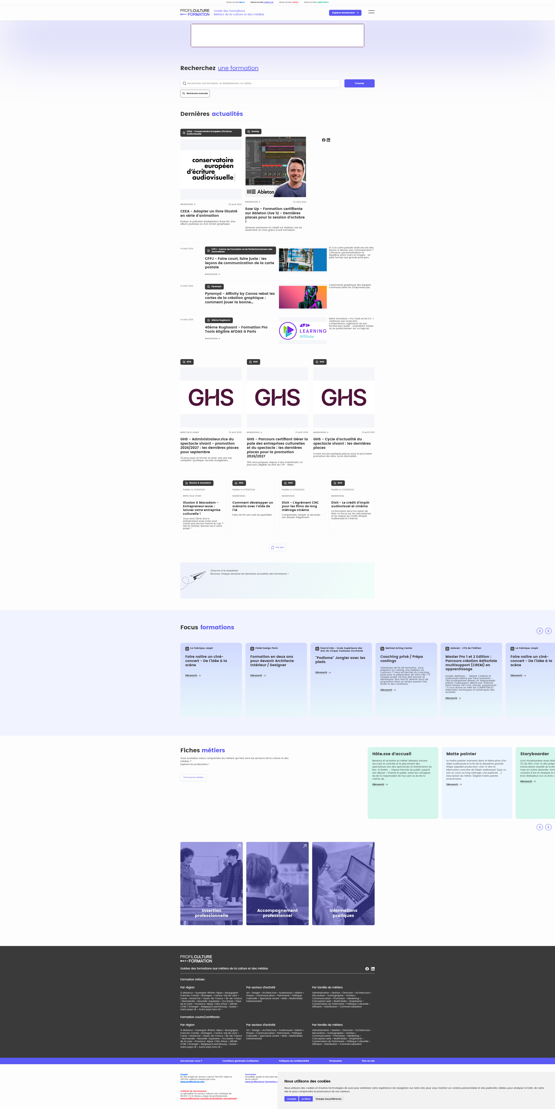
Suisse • (233, 1007)
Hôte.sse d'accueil (391, 754)
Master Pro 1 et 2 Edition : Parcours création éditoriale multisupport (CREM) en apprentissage (471, 663)
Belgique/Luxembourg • (215, 1007)
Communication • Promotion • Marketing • (336, 998)
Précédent (540, 631)
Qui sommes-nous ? (191, 1061)
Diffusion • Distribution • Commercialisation (337, 1007)
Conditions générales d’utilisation (240, 1061)
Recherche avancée (197, 93)
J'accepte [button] (291, 1099)
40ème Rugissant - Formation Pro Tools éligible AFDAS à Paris (236, 330)
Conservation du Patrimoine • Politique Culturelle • (341, 1004)
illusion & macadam (200, 483)
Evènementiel (254, 1001)
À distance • (187, 993)
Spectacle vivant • (271, 998)
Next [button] (548, 827)
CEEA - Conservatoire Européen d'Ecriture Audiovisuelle (209, 132)
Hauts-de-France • (214, 998)
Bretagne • (207, 995)
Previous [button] (540, 827)
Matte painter (461, 754)
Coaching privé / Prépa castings (401, 659)
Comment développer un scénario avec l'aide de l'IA (252, 506)
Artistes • (351, 995)
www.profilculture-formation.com (263, 1082)
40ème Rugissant (220, 320)
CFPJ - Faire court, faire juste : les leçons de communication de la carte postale (239, 263)
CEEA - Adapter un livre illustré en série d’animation (208, 213)
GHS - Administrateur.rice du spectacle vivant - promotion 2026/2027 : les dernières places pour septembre (209, 446)
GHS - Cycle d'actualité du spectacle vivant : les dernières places (342, 444)
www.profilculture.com (192, 1082)
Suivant (548, 631)
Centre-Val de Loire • (226, 995)
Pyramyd (216, 287)
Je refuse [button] (305, 1099)
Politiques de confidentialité (294, 1061)
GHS (189, 362)
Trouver (359, 83)
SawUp (255, 131)
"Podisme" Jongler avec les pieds (340, 660)
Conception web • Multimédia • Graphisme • (338, 1001)
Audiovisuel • (287, 993)
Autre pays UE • (189, 1009)
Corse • (184, 998)
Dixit (241, 483)
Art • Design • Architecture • (262, 993)
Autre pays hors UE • (210, 1009)
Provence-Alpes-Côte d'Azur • (212, 1004)
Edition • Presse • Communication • (275, 994)
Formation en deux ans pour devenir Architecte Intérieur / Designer (272, 661)
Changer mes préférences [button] (328, 1099)
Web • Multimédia (292, 998)
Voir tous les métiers (193, 777)
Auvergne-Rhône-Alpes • (210, 993)
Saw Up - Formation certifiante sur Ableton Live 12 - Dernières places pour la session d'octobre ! (275, 215)
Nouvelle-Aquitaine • (209, 1001)
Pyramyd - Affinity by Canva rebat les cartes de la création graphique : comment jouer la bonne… (240, 298)
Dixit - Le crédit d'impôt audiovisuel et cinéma (350, 504)
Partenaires (335, 1061)
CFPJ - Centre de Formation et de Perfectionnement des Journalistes (241, 250)
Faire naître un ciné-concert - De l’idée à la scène (206, 661)
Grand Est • (196, 998)
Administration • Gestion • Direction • (333, 993)
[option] (211, 680)
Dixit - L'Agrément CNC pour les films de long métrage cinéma (300, 506)
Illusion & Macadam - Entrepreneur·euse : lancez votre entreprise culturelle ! (201, 508)
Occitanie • (229, 1001)
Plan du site (368, 1061)
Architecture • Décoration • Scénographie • (341, 994)
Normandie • (189, 1001)
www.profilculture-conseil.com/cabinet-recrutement (208, 1099)
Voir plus (279, 547)
